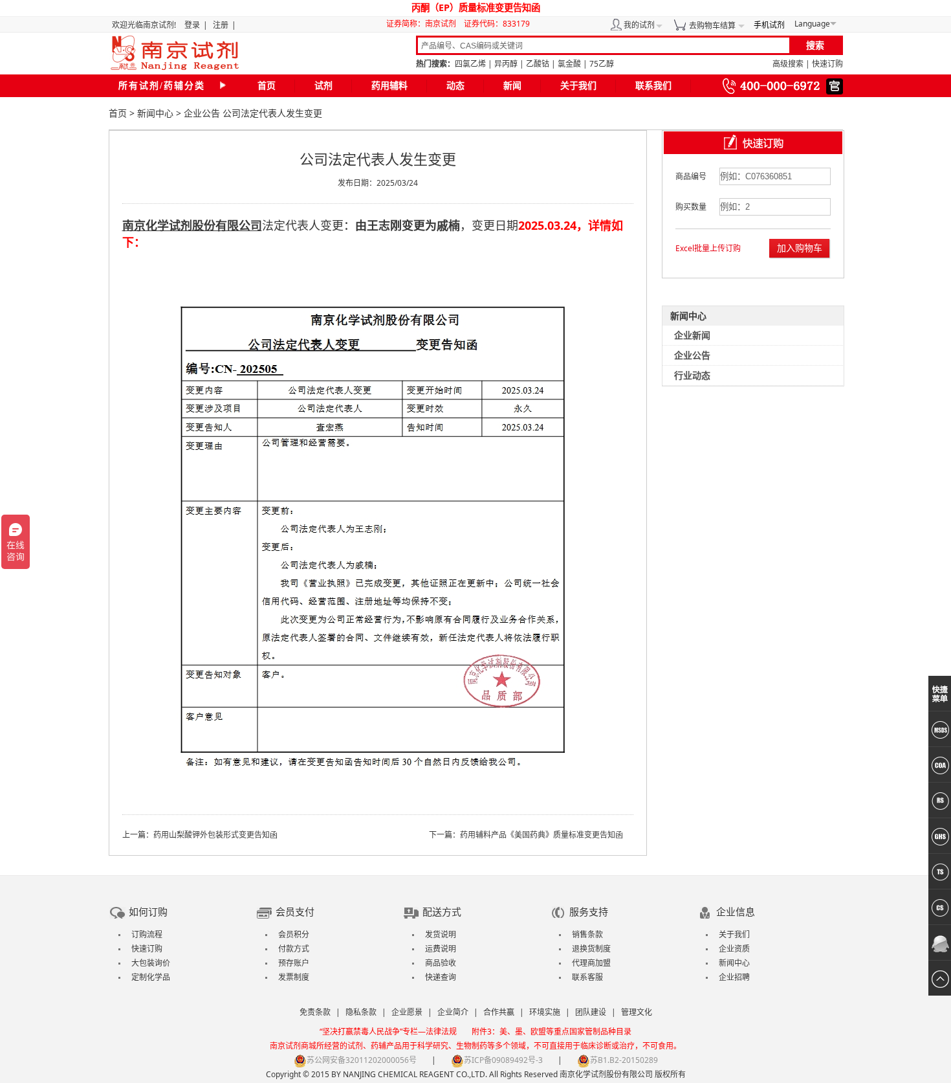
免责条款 (315, 1012)
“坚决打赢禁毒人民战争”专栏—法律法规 (388, 1031)
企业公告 (202, 113)
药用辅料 (389, 86)
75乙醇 (601, 63)
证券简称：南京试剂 (424, 23)
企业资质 (734, 948)
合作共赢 (498, 1012)
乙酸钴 (537, 63)
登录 (192, 24)
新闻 (512, 86)
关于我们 (578, 86)
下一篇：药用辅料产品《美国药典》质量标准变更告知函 (526, 834)
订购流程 (146, 934)
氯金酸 (569, 63)
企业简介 (452, 1012)
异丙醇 (506, 63)
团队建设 (590, 1012)
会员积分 (293, 934)
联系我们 (653, 86)
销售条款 (587, 934)
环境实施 (544, 1012)
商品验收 (440, 962)
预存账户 (293, 962)
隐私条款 (361, 1012)
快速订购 (827, 63)
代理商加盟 (591, 962)
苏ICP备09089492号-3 (503, 1060)
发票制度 (293, 977)
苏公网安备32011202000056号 (362, 1060)
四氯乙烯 (470, 63)
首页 (266, 86)
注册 (220, 24)
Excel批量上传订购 (708, 248)
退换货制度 (591, 948)
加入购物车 (799, 247)
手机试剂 (769, 24)
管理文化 (636, 1012)
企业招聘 (734, 977)
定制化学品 (150, 977)
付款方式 (293, 948)
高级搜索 (787, 63)
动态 (455, 86)
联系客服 (587, 977)
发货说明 (440, 934)
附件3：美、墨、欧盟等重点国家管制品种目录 (551, 1031)
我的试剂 (639, 24)
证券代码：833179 (497, 23)
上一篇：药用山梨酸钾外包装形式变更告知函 (200, 834)
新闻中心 (155, 113)
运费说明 (440, 948)
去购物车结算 (712, 25)
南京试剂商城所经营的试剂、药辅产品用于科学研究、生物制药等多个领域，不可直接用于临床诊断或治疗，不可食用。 (475, 1045)
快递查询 (440, 977)
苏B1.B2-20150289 (624, 1060)
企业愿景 (406, 1012)
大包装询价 (150, 962)
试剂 (323, 86)
